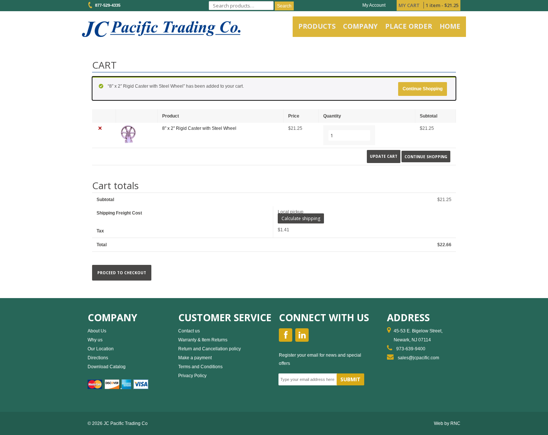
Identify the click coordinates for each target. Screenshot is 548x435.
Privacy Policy (192, 375)
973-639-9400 (410, 348)
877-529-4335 (106, 5)
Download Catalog (107, 366)
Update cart (383, 156)
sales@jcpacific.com (418, 357)
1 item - (442, 5)
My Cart (409, 5)
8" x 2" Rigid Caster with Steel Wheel (199, 128)
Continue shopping (423, 88)
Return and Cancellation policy (209, 348)
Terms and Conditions (200, 366)
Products (317, 26)
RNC (455, 423)
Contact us (189, 331)
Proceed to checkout (121, 272)
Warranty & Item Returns (202, 339)
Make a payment (195, 357)
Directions (98, 357)
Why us (95, 339)
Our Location (101, 348)
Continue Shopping (425, 156)
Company (360, 26)
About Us (97, 331)
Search (284, 6)
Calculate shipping (300, 218)
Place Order (408, 26)
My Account (373, 5)
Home (450, 26)
